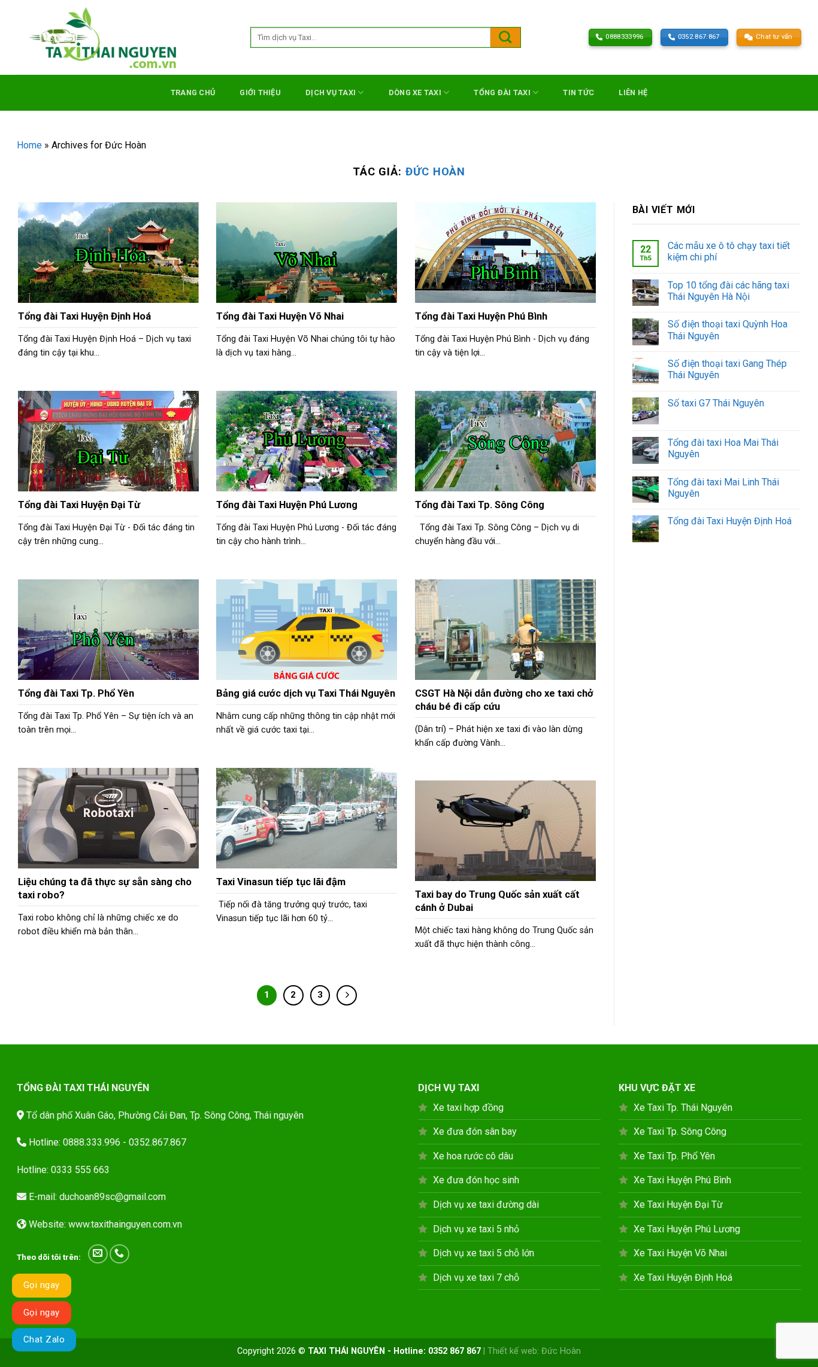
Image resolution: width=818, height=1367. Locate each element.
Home (29, 145)
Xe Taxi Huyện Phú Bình (682, 1180)
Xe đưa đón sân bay (475, 1131)
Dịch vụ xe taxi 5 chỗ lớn (483, 1253)
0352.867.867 (157, 1142)
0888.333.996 (91, 1142)
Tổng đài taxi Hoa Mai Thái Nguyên (723, 448)
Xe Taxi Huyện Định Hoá (683, 1277)
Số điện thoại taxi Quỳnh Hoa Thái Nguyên (727, 329)
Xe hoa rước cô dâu (473, 1156)
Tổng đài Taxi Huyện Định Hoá (730, 521)
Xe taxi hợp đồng (468, 1107)
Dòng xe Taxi (415, 92)
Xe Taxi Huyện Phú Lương (687, 1229)
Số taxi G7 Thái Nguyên (716, 403)
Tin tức (578, 92)
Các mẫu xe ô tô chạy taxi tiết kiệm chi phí (729, 251)
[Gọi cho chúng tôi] (119, 1254)
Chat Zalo (44, 1339)
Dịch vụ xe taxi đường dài (486, 1204)
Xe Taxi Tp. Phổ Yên (674, 1156)
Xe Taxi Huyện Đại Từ (678, 1204)
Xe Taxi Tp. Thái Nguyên (683, 1107)
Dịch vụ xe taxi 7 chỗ (476, 1277)
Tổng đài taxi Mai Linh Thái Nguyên (723, 487)
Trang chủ (193, 92)
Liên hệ (633, 92)
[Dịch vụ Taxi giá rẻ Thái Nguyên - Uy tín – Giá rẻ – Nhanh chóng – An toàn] (124, 37)
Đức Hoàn (435, 171)
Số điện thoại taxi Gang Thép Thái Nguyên (727, 369)
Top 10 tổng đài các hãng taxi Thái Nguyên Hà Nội (728, 291)
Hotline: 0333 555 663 (63, 1169)
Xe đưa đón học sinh (476, 1180)
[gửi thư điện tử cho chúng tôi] (98, 1254)
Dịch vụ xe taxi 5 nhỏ (476, 1229)
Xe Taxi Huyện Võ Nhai (680, 1253)
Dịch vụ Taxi (330, 92)
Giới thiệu (260, 92)
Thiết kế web (512, 1351)
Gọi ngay (41, 1285)
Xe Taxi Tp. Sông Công (680, 1131)
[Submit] (505, 37)
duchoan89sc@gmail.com (112, 1196)
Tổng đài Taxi (502, 92)
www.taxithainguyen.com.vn (125, 1224)
